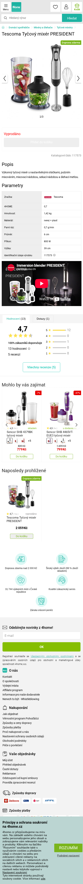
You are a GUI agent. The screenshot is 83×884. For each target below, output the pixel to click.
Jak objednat (10, 714)
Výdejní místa (11, 685)
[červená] (23, 440)
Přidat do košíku (41, 142)
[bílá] (16, 440)
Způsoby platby (12, 727)
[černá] (9, 440)
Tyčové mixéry (65, 27)
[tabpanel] (41, 78)
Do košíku (21, 456)
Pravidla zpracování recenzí (19, 782)
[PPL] (50, 801)
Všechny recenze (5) (41, 367)
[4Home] (4, 27)
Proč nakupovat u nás (16, 731)
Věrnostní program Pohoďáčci (21, 718)
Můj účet (8, 760)
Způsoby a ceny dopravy (17, 723)
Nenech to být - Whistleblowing (21, 699)
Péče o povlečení (12, 745)
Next (76, 425)
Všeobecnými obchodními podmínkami (52, 656)
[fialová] (49, 440)
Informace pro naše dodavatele (21, 694)
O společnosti (11, 681)
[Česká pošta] (26, 801)
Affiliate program (13, 690)
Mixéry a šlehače (43, 27)
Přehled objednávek (14, 764)
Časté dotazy (10, 769)
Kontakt (7, 676)
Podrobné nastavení (68, 855)
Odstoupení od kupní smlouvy (20, 778)
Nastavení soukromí (15, 872)
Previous (7, 425)
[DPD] (36, 801)
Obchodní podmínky (14, 740)
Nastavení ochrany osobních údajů (23, 736)
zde (43, 878)
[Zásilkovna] (11, 801)
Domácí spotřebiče (19, 27)
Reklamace (9, 773)
